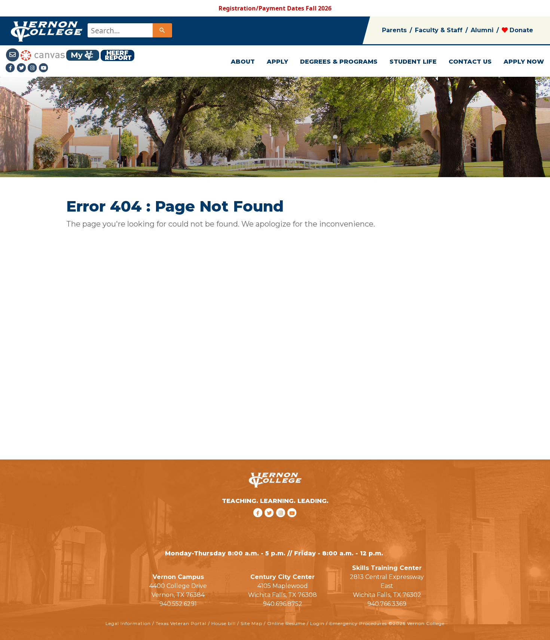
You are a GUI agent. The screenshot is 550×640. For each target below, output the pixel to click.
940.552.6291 (178, 603)
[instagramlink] (282, 522)
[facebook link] (259, 522)
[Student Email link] (13, 55)
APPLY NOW (524, 61)
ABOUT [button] (243, 61)
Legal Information (128, 623)
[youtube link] (44, 68)
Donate (520, 30)
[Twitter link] (22, 68)
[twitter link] (270, 522)
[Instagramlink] (33, 68)
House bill (223, 623)
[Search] (162, 30)
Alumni (482, 30)
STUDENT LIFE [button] (413, 61)
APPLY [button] (277, 61)
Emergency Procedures (358, 623)
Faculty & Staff (438, 30)
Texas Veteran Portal (181, 623)
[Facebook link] (11, 68)
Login (317, 623)
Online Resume (286, 623)
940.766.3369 (386, 603)
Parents (394, 30)
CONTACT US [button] (470, 61)
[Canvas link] (43, 55)
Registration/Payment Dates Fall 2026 (275, 8)
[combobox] (129, 30)
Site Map (251, 623)
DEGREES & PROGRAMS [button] (339, 61)
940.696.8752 (282, 603)
